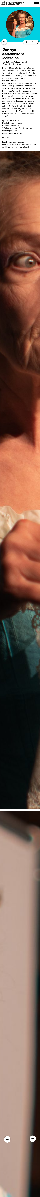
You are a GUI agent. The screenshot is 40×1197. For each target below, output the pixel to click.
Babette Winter (13, 62)
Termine (32, 42)
